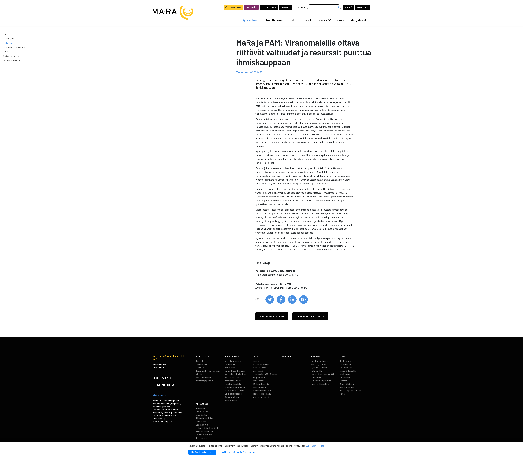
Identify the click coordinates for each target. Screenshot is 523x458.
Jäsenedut (258, 370)
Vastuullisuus (345, 364)
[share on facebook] (281, 303)
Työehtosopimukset (320, 361)
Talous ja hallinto (204, 434)
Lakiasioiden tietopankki (322, 374)
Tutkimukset (345, 377)
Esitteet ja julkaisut (12, 60)
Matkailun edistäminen (235, 374)
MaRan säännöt (260, 387)
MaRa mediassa (260, 380)
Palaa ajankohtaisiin (273, 316)
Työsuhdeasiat (267, 7)
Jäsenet (257, 361)
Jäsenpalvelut (202, 424)
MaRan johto (202, 408)
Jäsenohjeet (8, 38)
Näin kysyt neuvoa (319, 364)
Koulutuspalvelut (261, 364)
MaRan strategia (261, 384)
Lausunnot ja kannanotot (14, 47)
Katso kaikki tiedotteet (309, 316)
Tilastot (343, 380)
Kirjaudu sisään (234, 7)
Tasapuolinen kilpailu (235, 387)
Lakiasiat (284, 7)
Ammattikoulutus (233, 380)
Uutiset (6, 34)
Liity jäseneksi (259, 367)
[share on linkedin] (292, 303)
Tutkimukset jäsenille (321, 380)
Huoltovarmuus (346, 361)
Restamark (361, 7)
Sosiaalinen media (11, 56)
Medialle (307, 20)
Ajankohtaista (251, 20)
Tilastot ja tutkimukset (207, 428)
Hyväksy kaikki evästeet (202, 452)
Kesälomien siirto (233, 384)
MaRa (293, 20)
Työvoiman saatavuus (235, 390)
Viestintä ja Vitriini (204, 431)
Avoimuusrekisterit (262, 390)
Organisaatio (259, 377)
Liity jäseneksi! (251, 7)
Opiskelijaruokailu (233, 393)
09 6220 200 (163, 377)
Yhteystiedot (358, 20)
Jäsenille (322, 20)
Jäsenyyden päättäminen (265, 374)
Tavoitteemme (274, 20)
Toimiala (339, 20)
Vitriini (347, 7)
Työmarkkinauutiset (320, 384)
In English (300, 7)
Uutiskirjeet (316, 377)
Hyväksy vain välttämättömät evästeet (238, 452)
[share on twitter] (270, 303)
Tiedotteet (8, 42)
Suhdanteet (344, 374)
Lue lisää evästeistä (315, 445)
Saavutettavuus (232, 377)
